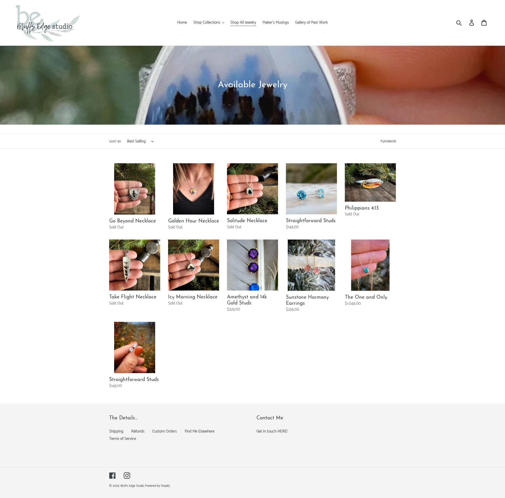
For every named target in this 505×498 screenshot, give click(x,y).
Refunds (137, 431)
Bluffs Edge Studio (132, 485)
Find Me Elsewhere (199, 431)
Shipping (116, 431)
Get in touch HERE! (271, 431)
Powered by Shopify (157, 485)
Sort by (115, 141)
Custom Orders (164, 431)
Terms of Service (122, 438)
